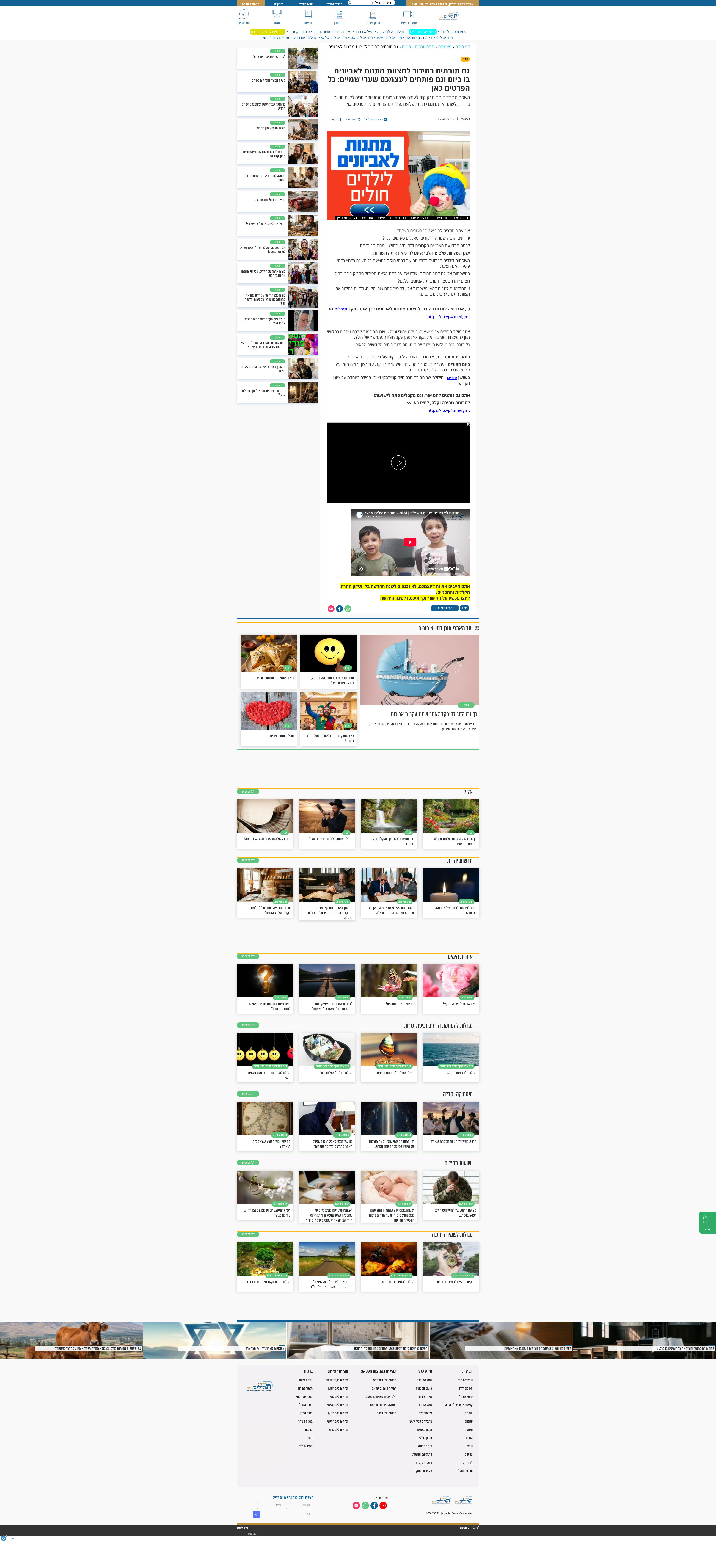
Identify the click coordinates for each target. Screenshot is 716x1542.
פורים (452, 377)
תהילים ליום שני (362, 37)
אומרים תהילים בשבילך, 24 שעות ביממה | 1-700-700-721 (442, 4)
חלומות (469, 1429)
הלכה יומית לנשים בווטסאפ (381, 1396)
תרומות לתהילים (251, 4)
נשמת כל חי (343, 31)
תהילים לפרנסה (417, 37)
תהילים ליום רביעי (305, 37)
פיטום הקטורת (299, 31)
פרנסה (309, 1429)
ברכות (308, 1371)
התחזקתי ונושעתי (422, 1454)
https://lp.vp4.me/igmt (449, 316)
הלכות (469, 1438)
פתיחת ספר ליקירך (453, 31)
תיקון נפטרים (424, 1429)
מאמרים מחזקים (423, 1471)
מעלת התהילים (464, 1471)
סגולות (469, 1421)
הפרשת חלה (306, 1446)
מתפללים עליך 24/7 (420, 1421)
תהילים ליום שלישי (334, 37)
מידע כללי (425, 1371)
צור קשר (278, 4)
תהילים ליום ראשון (389, 37)
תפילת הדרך (466, 1388)
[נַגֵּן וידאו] (398, 463)
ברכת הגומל (306, 1405)
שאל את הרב (364, 31)
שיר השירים (425, 1396)
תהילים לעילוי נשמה (391, 31)
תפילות (467, 1371)
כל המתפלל (425, 1413)
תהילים (341, 309)
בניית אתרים (252, 1534)
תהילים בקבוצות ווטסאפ (378, 1371)
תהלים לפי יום (338, 1371)
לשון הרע (467, 1462)
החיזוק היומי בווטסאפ (384, 1388)
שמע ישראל (466, 1396)
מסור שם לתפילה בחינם (268, 31)
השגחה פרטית (424, 1462)
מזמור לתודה (322, 31)
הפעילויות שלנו (334, 4)
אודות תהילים (306, 4)
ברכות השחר (305, 1421)
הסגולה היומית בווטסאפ (382, 1405)
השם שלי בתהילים (423, 31)
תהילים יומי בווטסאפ (384, 1380)
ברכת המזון (306, 1413)
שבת (470, 1446)
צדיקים (469, 1454)
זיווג (310, 1438)
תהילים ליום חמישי (276, 37)
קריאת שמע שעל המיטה (459, 1405)
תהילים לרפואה (442, 37)
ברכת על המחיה (304, 1396)
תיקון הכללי (425, 1438)
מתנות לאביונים (444, 608)
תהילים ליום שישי (338, 1429)
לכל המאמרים (248, 791)
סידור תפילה (425, 1446)
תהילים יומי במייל (386, 1413)
